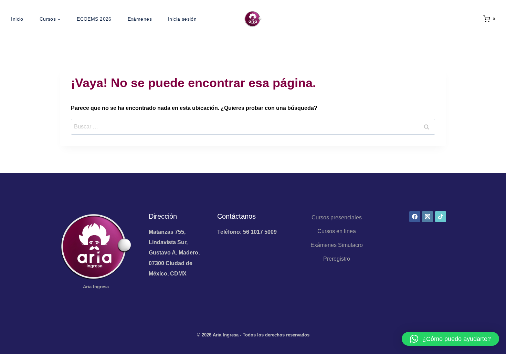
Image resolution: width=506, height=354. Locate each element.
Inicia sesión (182, 19)
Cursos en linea (336, 231)
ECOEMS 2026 (94, 19)
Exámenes (140, 19)
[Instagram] (427, 216)
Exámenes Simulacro (336, 245)
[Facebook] (414, 216)
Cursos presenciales (337, 217)
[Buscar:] (253, 126)
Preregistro (336, 259)
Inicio (17, 19)
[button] (450, 339)
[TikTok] (440, 216)
